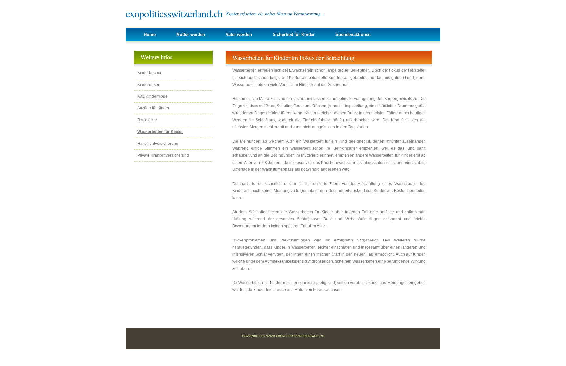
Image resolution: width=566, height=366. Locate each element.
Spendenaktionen (353, 34)
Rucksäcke (147, 120)
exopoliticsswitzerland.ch (174, 13)
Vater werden (239, 34)
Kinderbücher (149, 72)
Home (150, 34)
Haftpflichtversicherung (157, 143)
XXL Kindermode (152, 96)
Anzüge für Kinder (153, 108)
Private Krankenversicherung (163, 155)
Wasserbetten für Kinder (160, 131)
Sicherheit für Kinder (294, 34)
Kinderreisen (148, 84)
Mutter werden (190, 34)
